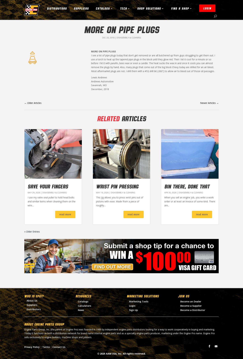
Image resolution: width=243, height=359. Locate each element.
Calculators (84, 305)
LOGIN (207, 8)
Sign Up (133, 310)
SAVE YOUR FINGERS (48, 186)
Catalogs (103, 8)
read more (65, 214)
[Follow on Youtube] (216, 346)
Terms (46, 347)
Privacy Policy (32, 347)
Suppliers (81, 8)
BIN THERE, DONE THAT (186, 186)
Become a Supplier (191, 305)
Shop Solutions (149, 8)
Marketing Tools (138, 301)
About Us (32, 300)
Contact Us (58, 347)
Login (132, 305)
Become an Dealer (190, 301)
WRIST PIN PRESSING (117, 186)
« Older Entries (32, 231)
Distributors (57, 8)
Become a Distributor (192, 310)
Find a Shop (180, 8)
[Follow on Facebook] (209, 346)
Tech (123, 8)
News (81, 310)
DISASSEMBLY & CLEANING (129, 37)
